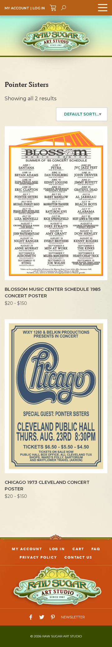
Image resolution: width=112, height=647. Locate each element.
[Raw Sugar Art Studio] (56, 36)
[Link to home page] (56, 586)
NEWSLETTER (73, 617)
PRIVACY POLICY (38, 557)
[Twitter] (41, 617)
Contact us (78, 557)
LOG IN (39, 8)
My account (27, 549)
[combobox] (81, 114)
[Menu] (102, 8)
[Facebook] (30, 617)
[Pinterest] (53, 617)
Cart (78, 549)
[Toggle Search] (63, 7)
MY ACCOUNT (17, 8)
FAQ (95, 549)
